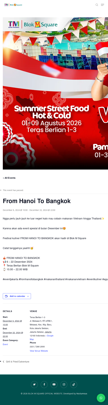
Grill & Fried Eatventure (17, 361)
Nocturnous (81, 393)
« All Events (9, 177)
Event (5, 344)
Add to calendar (17, 296)
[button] (102, 4)
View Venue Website (39, 350)
